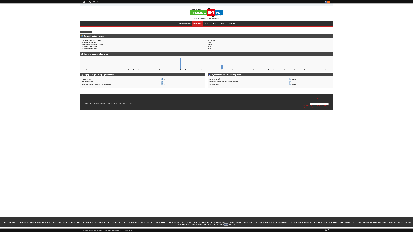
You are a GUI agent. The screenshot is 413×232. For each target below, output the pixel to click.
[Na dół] (328, 230)
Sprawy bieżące (86, 79)
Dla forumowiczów (87, 81)
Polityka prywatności (184, 23)
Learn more (231, 224)
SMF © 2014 (314, 105)
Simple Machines (323, 105)
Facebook (326, 2)
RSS (328, 2)
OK (226, 224)
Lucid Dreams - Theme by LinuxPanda (314, 98)
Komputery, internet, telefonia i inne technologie (96, 84)
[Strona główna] (84, 2)
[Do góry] (326, 230)
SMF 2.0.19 (306, 105)
